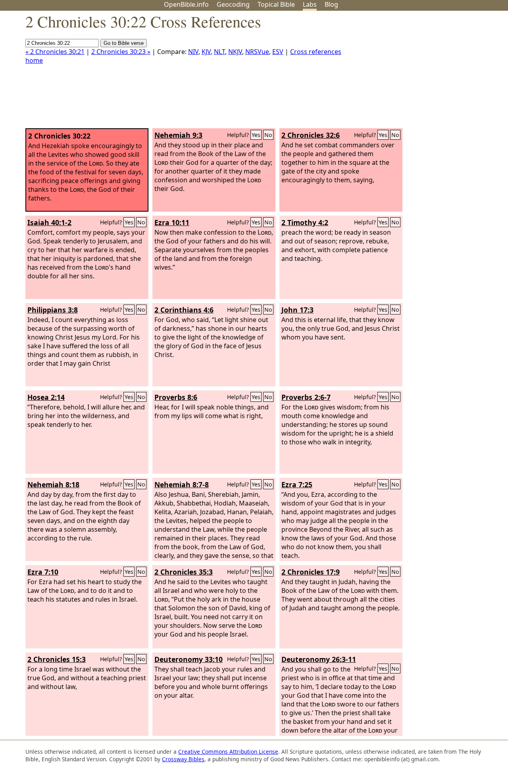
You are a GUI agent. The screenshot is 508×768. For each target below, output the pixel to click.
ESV (277, 51)
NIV (193, 51)
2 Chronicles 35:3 (183, 572)
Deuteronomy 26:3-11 (318, 659)
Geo (233, 4)
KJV (206, 51)
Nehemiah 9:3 (178, 135)
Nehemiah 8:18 (53, 484)
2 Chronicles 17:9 (310, 572)
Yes (256, 135)
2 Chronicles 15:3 (56, 659)
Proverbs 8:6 (175, 397)
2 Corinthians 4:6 (184, 310)
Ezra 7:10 (42, 572)
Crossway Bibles (183, 759)
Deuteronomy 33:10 (188, 659)
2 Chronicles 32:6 (310, 135)
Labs (310, 4)
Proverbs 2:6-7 (306, 397)
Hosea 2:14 (46, 397)
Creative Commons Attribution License (228, 751)
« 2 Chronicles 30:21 (55, 51)
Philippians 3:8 (52, 310)
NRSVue (257, 51)
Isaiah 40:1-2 (49, 222)
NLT (219, 51)
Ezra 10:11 (171, 222)
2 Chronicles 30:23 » (120, 51)
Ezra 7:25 (296, 484)
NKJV (235, 51)
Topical (276, 4)
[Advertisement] (427, 72)
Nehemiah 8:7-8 (181, 484)
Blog (331, 4)
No (268, 135)
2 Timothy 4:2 (304, 222)
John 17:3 (297, 310)
